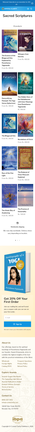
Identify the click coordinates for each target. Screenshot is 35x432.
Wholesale (5, 361)
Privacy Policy (22, 364)
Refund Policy (22, 366)
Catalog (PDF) (7, 366)
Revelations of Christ (25, 139)
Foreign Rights (7, 364)
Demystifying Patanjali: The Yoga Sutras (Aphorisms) (8, 100)
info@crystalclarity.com (10, 402)
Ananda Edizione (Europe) (11, 384)
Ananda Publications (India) (11, 382)
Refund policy (6, 390)
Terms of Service (8, 387)
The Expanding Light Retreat (12, 379)
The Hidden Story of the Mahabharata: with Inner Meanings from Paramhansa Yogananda (25, 102)
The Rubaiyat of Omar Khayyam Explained (23, 174)
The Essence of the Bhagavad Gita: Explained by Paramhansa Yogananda (8, 60)
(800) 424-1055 (7, 400)
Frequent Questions (25, 361)
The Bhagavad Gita (8, 136)
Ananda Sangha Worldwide (11, 376)
